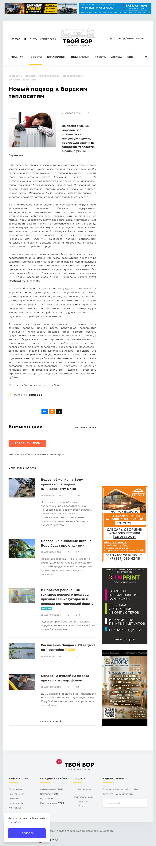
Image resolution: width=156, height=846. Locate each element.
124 (77, 687)
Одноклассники (83, 797)
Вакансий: (49, 794)
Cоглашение (16, 803)
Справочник (56, 57)
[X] (59, 411)
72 (69, 117)
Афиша (116, 57)
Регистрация (135, 39)
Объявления (80, 57)
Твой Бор (35, 395)
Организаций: (52, 803)
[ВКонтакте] (44, 411)
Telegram (83, 802)
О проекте (15, 790)
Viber (81, 806)
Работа (100, 57)
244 (78, 615)
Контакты (15, 808)
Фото (71, 650)
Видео (47, 608)
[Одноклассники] (52, 411)
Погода (15, 39)
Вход (122, 39)
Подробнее (15, 822)
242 (78, 496)
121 (77, 656)
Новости (35, 57)
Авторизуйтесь (27, 443)
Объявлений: (52, 790)
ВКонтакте (85, 790)
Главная (16, 57)
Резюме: (46, 799)
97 (77, 552)
